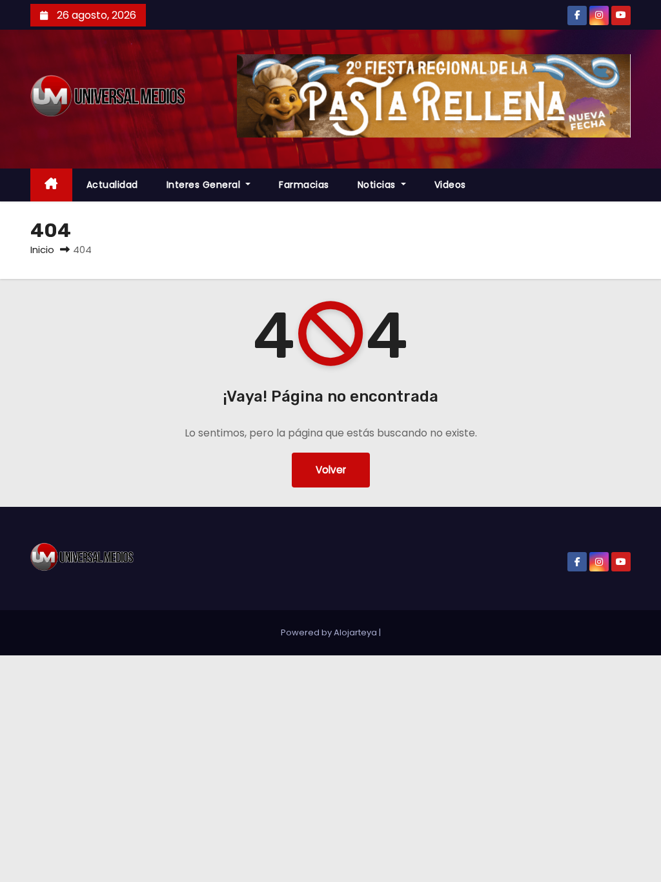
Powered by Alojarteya (330, 632)
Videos (450, 184)
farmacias (304, 184)
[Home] (51, 185)
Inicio (42, 249)
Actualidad (112, 184)
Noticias (378, 184)
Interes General (205, 184)
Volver (331, 470)
